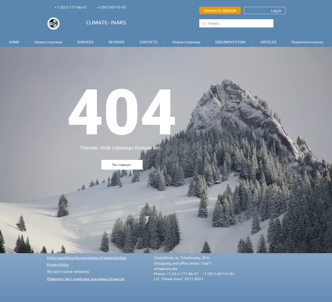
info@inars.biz (165, 269)
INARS (118, 22)
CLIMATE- (98, 22)
